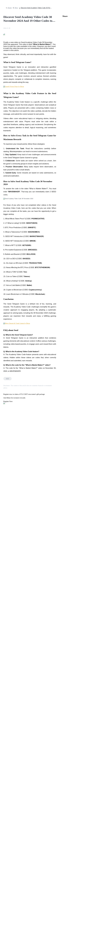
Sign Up (7, 592)
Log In (3, 592)
